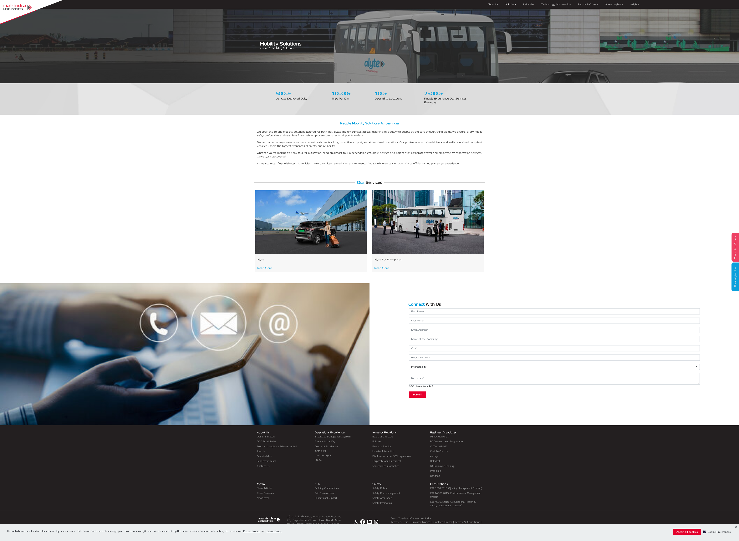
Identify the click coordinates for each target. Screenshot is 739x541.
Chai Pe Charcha (439, 451)
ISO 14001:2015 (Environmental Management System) (456, 495)
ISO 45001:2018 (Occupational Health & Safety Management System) (453, 503)
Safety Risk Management (386, 493)
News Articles (264, 488)
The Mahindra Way (325, 441)
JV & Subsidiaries (266, 441)
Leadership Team (266, 460)
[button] (716, 532)
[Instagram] (376, 521)
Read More (264, 268)
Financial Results (381, 446)
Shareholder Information (385, 465)
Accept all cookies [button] (687, 531)
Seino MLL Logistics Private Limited (277, 446)
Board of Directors (382, 436)
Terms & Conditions (467, 521)
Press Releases (265, 493)
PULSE (318, 459)
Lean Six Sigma (323, 455)
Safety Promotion (382, 502)
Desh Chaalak (399, 518)
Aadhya (434, 456)
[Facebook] (362, 521)
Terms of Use (399, 521)
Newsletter (263, 497)
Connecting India (420, 518)
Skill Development (325, 493)
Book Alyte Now (735, 277)
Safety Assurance (382, 497)
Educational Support (326, 497)
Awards (261, 451)
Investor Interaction (383, 451)
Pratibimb (435, 470)
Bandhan (435, 475)
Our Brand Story (266, 436)
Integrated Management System (333, 436)
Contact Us (263, 465)
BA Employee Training (442, 465)
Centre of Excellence (326, 446)
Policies (376, 441)
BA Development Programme (446, 441)
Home (263, 48)
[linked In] (369, 521)
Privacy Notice (420, 521)
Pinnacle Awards (439, 436)
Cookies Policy (442, 521)
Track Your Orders (735, 247)
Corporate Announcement (386, 460)
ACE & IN (320, 451)
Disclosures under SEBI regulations (391, 456)
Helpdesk (435, 460)
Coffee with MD (438, 446)
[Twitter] (356, 521)
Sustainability (264, 456)
